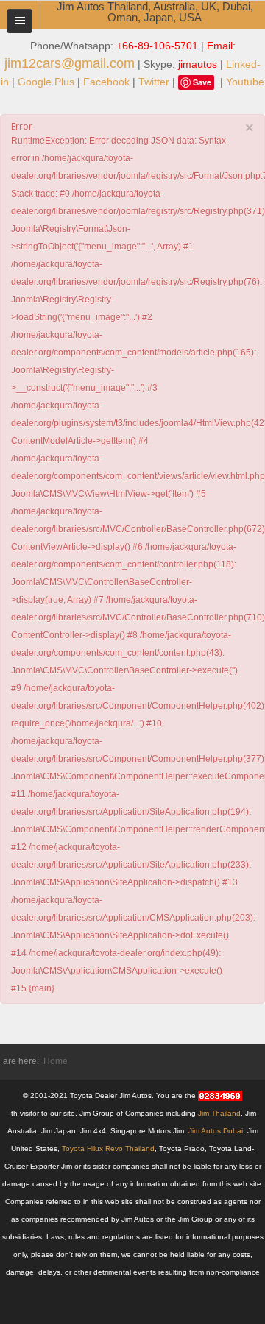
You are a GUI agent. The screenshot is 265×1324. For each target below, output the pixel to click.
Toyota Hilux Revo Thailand (108, 1148)
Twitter (153, 82)
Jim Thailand (219, 1113)
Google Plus (46, 82)
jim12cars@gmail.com (69, 63)
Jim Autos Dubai (215, 1131)
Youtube (245, 82)
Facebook (106, 82)
